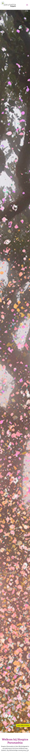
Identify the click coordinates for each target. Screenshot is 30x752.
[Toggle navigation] (27, 4)
